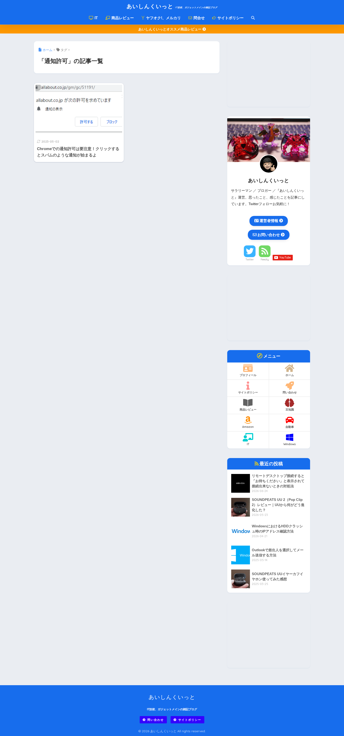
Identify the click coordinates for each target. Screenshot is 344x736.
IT (96, 18)
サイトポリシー (230, 18)
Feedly (265, 259)
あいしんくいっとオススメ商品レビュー (170, 29)
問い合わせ (290, 392)
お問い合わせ (268, 235)
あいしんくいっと (172, 6)
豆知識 (289, 409)
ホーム (289, 375)
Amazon (248, 427)
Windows (289, 444)
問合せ (199, 18)
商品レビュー (122, 18)
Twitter (249, 259)
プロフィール (248, 375)
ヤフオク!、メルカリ (163, 18)
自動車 (289, 427)
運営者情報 (269, 220)
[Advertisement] (268, 74)
